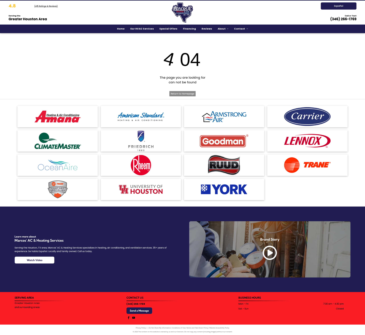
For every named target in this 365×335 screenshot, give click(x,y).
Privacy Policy (141, 328)
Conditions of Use (178, 328)
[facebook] (128, 318)
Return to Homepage (182, 93)
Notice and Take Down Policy (197, 328)
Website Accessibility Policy (219, 328)
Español (338, 6)
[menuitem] (120, 28)
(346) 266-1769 (343, 19)
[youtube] (133, 318)
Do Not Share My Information (160, 328)
